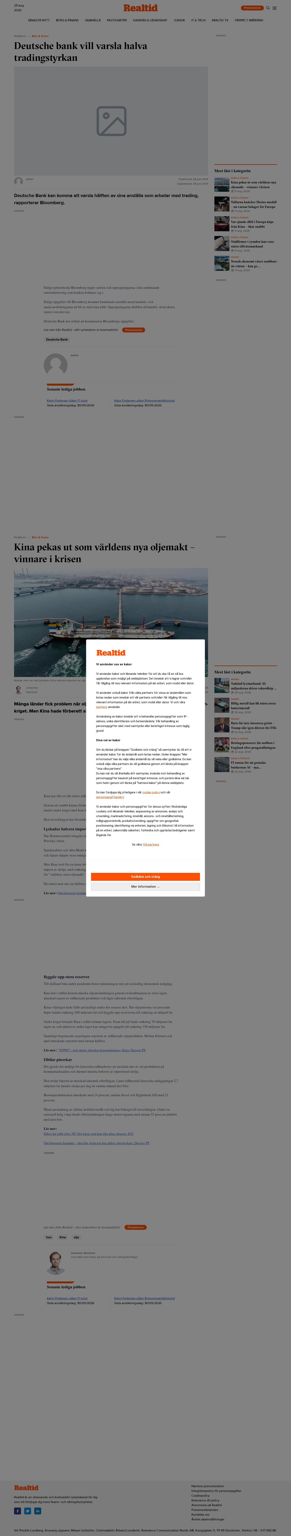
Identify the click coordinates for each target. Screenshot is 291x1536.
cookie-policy (151, 792)
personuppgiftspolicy (110, 797)
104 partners (151, 844)
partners (101, 707)
